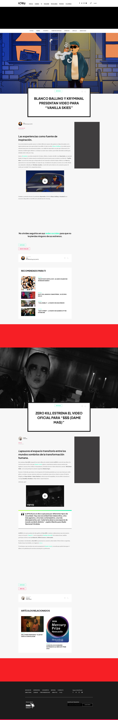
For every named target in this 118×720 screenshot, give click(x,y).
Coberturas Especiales (56, 30)
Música (31, 4)
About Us (54, 692)
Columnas (68, 4)
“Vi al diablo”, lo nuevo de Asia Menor (51, 303)
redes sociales (52, 233)
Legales (36, 692)
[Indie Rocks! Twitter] (81, 3)
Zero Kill (20, 442)
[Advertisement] (59, 17)
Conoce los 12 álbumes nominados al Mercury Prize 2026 (56, 646)
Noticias (31, 30)
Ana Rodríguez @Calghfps (28, 124)
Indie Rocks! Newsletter (73, 702)
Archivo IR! (28, 690)
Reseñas (38, 30)
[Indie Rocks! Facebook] (79, 3)
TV (41, 4)
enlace (40, 543)
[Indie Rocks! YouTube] (86, 3)
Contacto (60, 690)
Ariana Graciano (25, 438)
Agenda (37, 4)
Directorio (28, 692)
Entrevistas (67, 30)
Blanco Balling (21, 128)
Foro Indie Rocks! (45, 692)
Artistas (53, 690)
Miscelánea (54, 4)
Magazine (46, 4)
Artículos (74, 30)
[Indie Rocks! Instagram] (84, 3)
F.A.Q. (60, 692)
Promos (61, 4)
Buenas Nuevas (83, 30)
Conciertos (45, 30)
